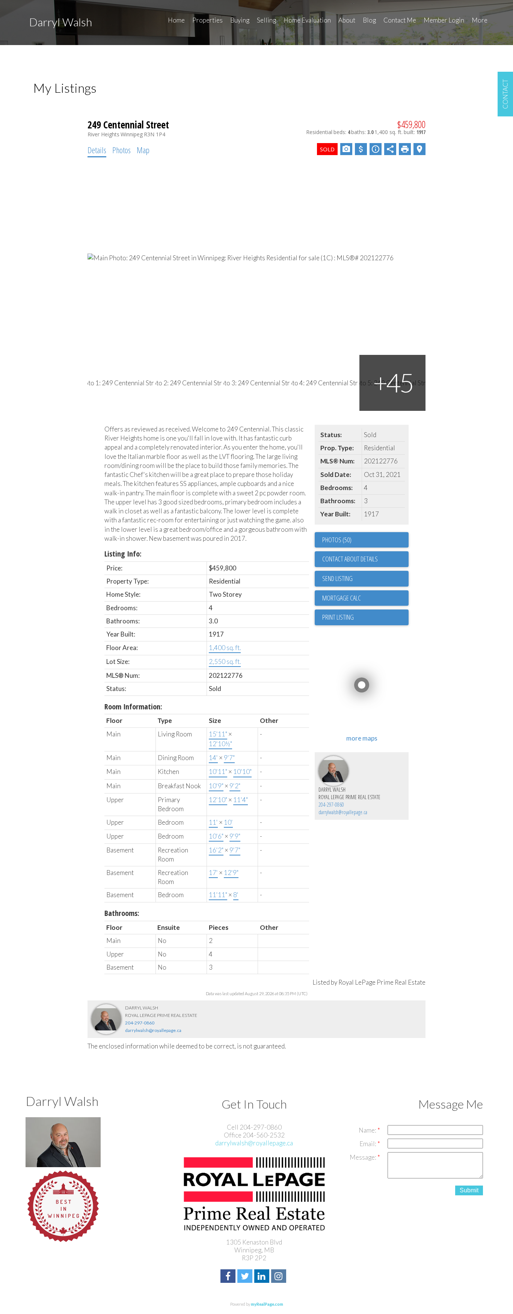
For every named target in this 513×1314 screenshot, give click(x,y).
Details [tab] (97, 149)
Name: (368, 1130)
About (346, 20)
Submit (469, 1190)
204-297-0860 (331, 804)
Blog (369, 20)
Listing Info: (123, 554)
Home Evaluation (307, 20)
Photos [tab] (121, 149)
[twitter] (245, 1277)
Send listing (337, 578)
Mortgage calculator (365, 598)
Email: (368, 1144)
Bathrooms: (121, 913)
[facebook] (228, 1277)
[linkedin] (262, 1277)
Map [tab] (143, 149)
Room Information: (133, 707)
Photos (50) (337, 539)
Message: (363, 1157)
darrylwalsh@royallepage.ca (342, 812)
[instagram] (279, 1277)
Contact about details (350, 558)
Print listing (338, 617)
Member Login (444, 20)
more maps (361, 738)
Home (176, 20)
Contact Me (399, 20)
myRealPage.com (267, 1304)
